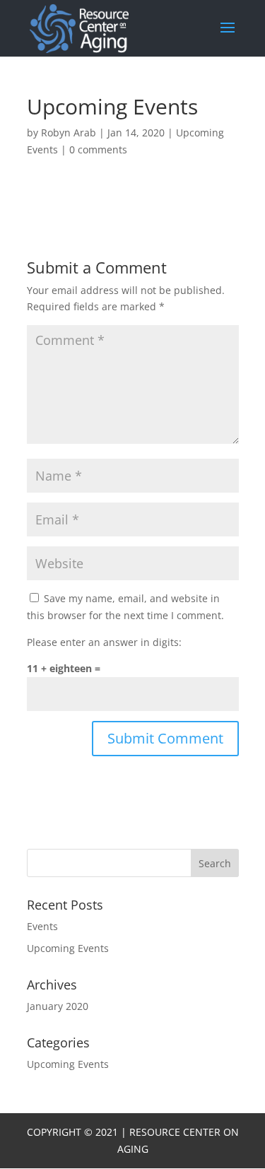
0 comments (98, 149)
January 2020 (57, 1006)
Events (42, 926)
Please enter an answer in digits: (104, 642)
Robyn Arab (68, 132)
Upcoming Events (68, 948)
